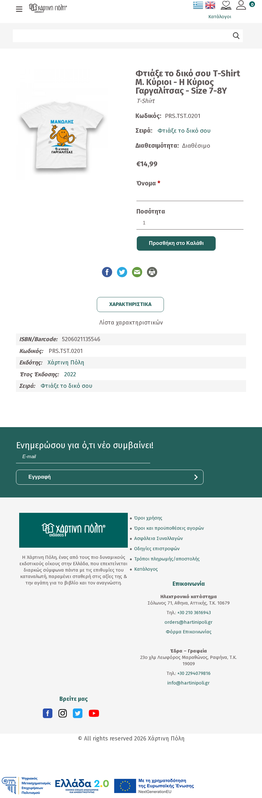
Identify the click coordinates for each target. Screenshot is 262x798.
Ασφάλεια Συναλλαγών (158, 538)
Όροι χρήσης (148, 518)
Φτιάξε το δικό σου (37, 51)
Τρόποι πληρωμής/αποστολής (167, 559)
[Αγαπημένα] (226, 6)
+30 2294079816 (193, 673)
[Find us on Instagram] (62, 715)
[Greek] (198, 6)
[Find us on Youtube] (94, 715)
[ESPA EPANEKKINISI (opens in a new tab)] (98, 785)
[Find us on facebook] (47, 715)
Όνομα (148, 183)
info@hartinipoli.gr (188, 683)
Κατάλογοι (219, 17)
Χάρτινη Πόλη (66, 362)
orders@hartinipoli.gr (188, 622)
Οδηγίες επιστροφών (157, 549)
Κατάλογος (146, 569)
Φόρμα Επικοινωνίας (189, 632)
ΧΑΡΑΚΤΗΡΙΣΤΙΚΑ (130, 304)
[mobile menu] (19, 9)
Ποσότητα (150, 211)
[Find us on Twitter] (77, 715)
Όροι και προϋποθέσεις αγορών (169, 528)
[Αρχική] (48, 9)
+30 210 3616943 (194, 612)
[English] (210, 6)
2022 (70, 374)
